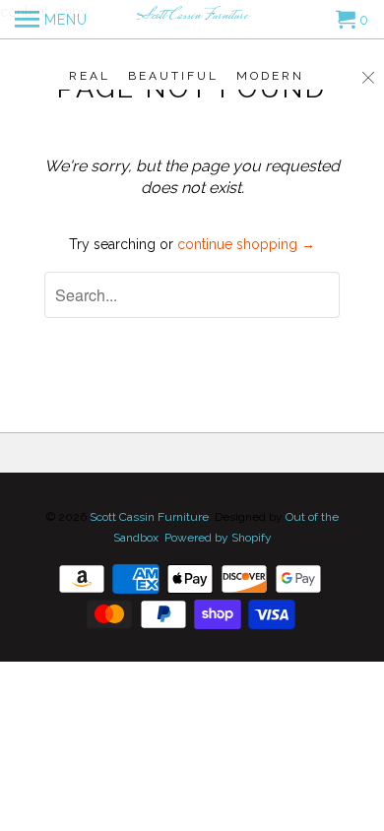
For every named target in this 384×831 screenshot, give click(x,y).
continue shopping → (246, 244)
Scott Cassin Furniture (149, 517)
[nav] (51, 19)
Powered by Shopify (218, 537)
